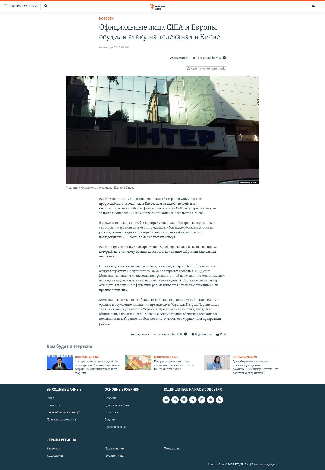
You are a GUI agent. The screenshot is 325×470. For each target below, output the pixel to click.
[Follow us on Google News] (210, 399)
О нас (50, 398)
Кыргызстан (55, 455)
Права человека (115, 427)
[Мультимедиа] (313, 6)
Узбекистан (172, 448)
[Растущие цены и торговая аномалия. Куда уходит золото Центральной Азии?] (138, 362)
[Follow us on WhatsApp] (201, 399)
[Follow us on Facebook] (184, 399)
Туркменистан (115, 455)
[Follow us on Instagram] (174, 399)
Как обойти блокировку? (63, 412)
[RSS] (219, 399)
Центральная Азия (87, 357)
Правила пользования (61, 419)
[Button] (179, 58)
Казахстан (53, 448)
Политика (111, 412)
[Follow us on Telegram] (192, 399)
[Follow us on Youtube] (166, 399)
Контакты (53, 405)
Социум (110, 419)
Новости (106, 19)
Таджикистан (115, 448)
